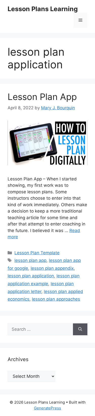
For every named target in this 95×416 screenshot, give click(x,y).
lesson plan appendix (52, 268)
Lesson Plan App (42, 96)
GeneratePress (47, 408)
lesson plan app (30, 260)
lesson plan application (31, 275)
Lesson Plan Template (37, 252)
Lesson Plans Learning (43, 9)
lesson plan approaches (56, 299)
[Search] (80, 329)
